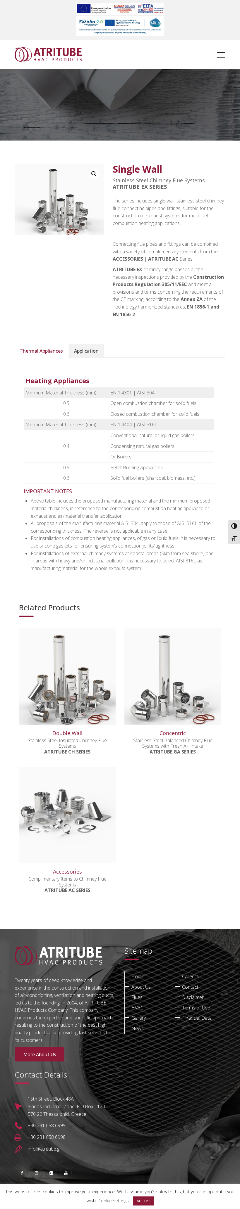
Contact (190, 987)
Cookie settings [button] (113, 1200)
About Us (141, 987)
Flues (137, 997)
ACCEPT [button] (143, 1200)
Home (137, 976)
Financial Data (197, 1018)
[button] (94, 174)
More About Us (39, 1054)
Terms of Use (196, 1007)
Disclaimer (193, 997)
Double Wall (67, 733)
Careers (190, 976)
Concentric (173, 733)
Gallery (138, 1018)
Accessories (67, 871)
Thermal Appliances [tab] (41, 351)
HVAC (137, 1007)
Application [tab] (86, 351)
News (137, 1028)
